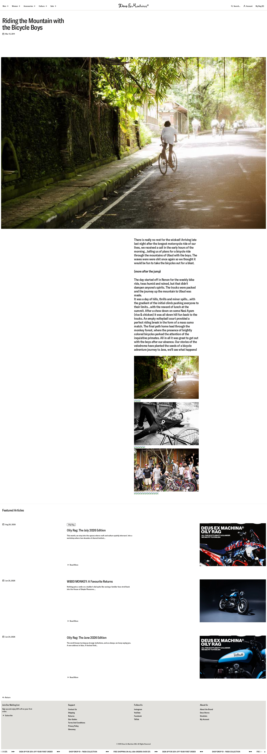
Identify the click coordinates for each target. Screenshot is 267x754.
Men (4, 6)
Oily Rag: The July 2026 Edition (86, 530)
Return (7, 697)
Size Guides (72, 719)
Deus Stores (204, 712)
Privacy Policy (73, 726)
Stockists (203, 716)
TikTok (136, 719)
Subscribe (9, 715)
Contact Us (72, 709)
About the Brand (206, 709)
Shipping (71, 712)
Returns (71, 716)
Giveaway (72, 729)
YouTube (137, 712)
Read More (74, 565)
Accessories (28, 6)
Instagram (138, 709)
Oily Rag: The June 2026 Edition (86, 637)
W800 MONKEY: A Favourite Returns (90, 581)
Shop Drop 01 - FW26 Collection (27, 751)
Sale (52, 6)
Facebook (138, 716)
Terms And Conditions (76, 722)
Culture (42, 6)
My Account (204, 719)
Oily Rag (71, 524)
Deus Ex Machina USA (129, 744)
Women (15, 6)
